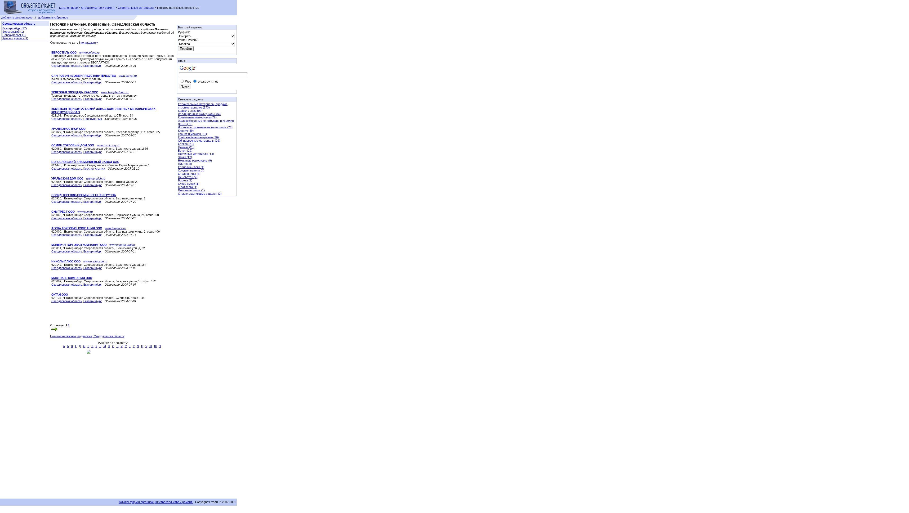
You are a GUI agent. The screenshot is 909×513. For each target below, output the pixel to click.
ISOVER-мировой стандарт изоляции (76, 79)
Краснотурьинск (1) (15, 38)
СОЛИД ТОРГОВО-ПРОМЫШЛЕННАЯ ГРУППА (83, 195)
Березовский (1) (13, 31)
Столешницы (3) (189, 174)
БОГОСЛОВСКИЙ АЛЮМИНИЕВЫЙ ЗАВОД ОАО (85, 162)
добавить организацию (16, 17)
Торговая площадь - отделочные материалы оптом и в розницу (94, 95)
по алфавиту (89, 42)
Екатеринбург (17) (14, 28)
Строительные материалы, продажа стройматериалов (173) (202, 106)
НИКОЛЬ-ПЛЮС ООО (65, 261)
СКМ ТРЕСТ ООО (63, 211)
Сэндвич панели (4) (191, 170)
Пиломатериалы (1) (191, 190)
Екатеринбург (92, 66)
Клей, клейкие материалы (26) (198, 137)
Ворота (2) (185, 180)
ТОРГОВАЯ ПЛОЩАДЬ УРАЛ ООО (74, 92)
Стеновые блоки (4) (191, 167)
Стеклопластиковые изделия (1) (200, 193)
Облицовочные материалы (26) (199, 140)
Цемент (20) (186, 147)
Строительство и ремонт (98, 7)
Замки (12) (185, 157)
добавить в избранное (53, 17)
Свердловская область (66, 66)
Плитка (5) (185, 164)
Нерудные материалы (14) (196, 154)
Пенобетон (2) (187, 177)
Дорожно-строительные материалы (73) (205, 127)
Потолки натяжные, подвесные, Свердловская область (87, 336)
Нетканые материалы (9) (195, 160)
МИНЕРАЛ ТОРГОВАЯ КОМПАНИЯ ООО (79, 245)
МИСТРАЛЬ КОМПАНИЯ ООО (71, 278)
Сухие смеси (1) (188, 183)
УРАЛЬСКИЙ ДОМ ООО (67, 178)
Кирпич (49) (186, 130)
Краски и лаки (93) (190, 110)
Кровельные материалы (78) (197, 117)
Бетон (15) (185, 150)
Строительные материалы (136, 7)
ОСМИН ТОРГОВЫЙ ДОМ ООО (72, 145)
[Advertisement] (105, 317)
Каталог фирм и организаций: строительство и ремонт (156, 502)
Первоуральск (92, 119)
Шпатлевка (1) (187, 187)
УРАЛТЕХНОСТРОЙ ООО (68, 128)
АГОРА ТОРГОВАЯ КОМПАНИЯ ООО (76, 228)
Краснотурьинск (94, 168)
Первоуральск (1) (14, 35)
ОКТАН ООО (59, 294)
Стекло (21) (186, 144)
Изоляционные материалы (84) (199, 114)
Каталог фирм (68, 7)
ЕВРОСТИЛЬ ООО (63, 52)
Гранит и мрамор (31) (192, 134)
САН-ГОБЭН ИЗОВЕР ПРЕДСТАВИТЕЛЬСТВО (84, 75)
